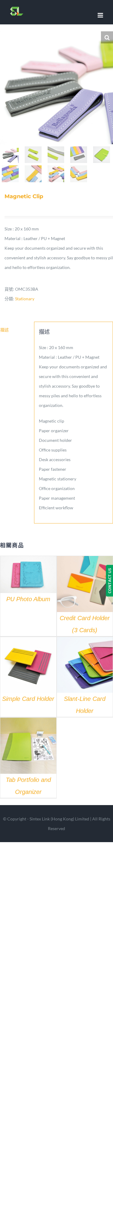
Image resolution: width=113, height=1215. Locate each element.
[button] (107, 37)
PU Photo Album (28, 599)
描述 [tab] (4, 329)
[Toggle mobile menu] (101, 15)
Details (28, 575)
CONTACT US (109, 581)
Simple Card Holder (28, 698)
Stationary (24, 298)
